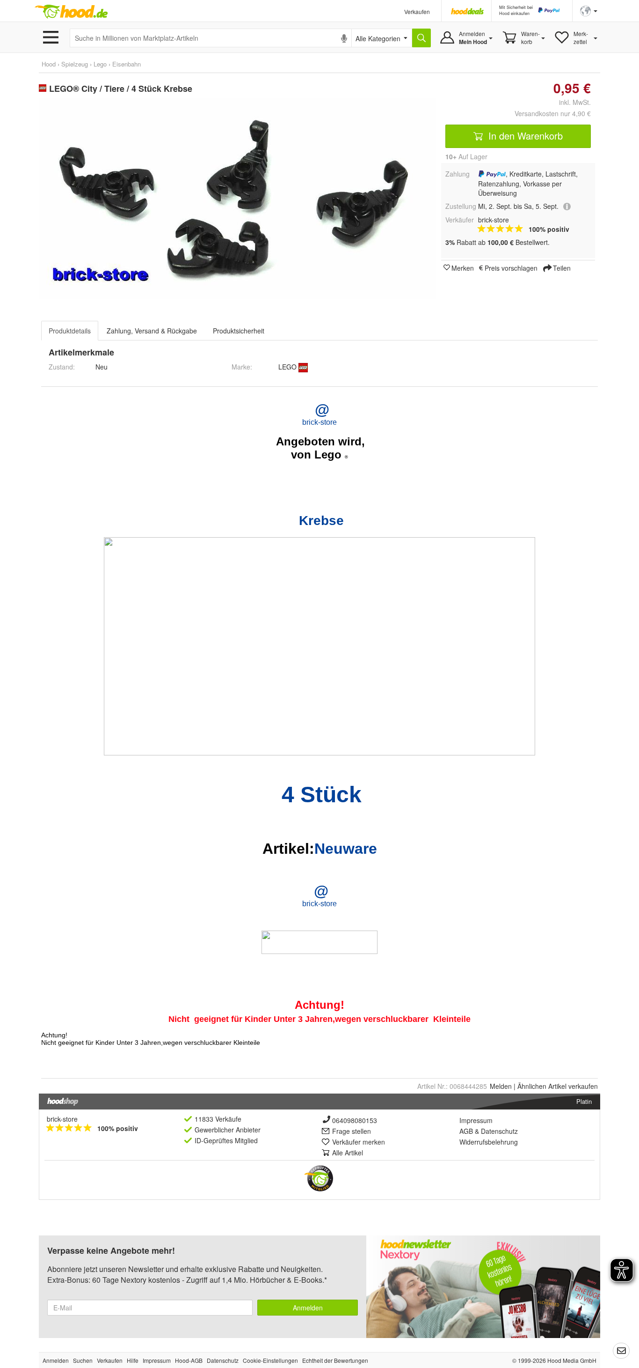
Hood (49, 63)
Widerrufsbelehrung (488, 1141)
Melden (501, 1086)
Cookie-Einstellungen (270, 1360)
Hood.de (71, 12)
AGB (466, 1131)
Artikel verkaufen (557, 1086)
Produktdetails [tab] (70, 330)
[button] (588, 10)
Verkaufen (417, 11)
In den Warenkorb (524, 135)
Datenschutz (499, 1131)
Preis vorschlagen (511, 267)
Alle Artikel (347, 1152)
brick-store (62, 1119)
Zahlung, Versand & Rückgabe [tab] (152, 330)
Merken (462, 267)
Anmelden (308, 1307)
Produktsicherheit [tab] (238, 330)
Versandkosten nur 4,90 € (553, 113)
